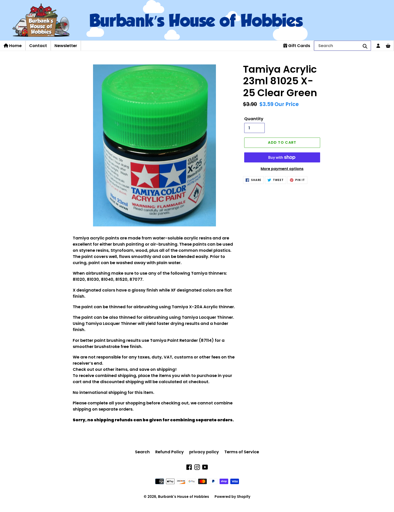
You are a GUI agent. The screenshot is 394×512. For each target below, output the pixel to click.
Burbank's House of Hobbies (183, 496)
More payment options (282, 168)
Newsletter (65, 45)
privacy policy (204, 452)
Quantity (253, 119)
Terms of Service (241, 452)
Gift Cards (298, 45)
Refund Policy (169, 452)
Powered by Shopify (232, 496)
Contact (38, 45)
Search (142, 452)
